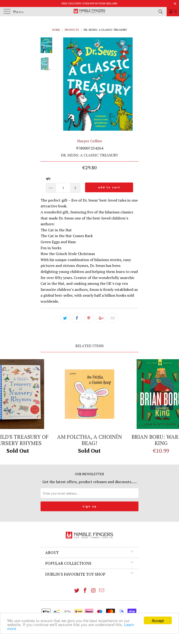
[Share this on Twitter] (65, 318)
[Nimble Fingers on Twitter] (76, 590)
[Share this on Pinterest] (89, 318)
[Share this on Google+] (101, 318)
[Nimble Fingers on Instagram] (93, 590)
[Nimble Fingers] (89, 11)
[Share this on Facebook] (77, 318)
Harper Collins (89, 140)
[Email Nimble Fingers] (101, 590)
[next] (134, 84)
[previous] (61, 84)
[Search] (160, 11)
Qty (48, 178)
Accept (158, 620)
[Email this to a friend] (112, 318)
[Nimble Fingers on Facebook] (85, 590)
